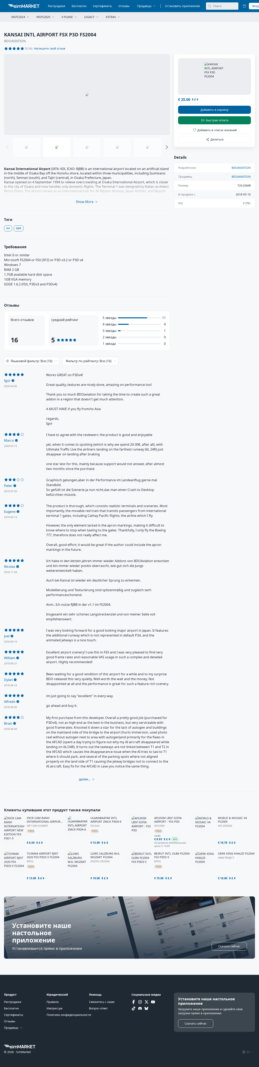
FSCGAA (95, 825)
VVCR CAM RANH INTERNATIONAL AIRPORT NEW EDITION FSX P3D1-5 (44, 819)
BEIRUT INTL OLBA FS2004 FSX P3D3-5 (172, 855)
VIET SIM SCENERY (37, 825)
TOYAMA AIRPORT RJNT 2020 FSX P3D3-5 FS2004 (43, 855)
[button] (49, 48)
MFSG (30, 861)
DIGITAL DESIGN (99, 861)
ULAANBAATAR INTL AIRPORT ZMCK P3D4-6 (105, 819)
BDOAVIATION (15, 41)
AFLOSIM (159, 825)
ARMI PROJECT (226, 857)
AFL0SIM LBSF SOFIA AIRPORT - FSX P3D (168, 819)
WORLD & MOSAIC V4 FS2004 (232, 819)
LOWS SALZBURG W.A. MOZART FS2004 (105, 855)
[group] (87, 94)
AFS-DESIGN (225, 825)
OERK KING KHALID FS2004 (236, 853)
